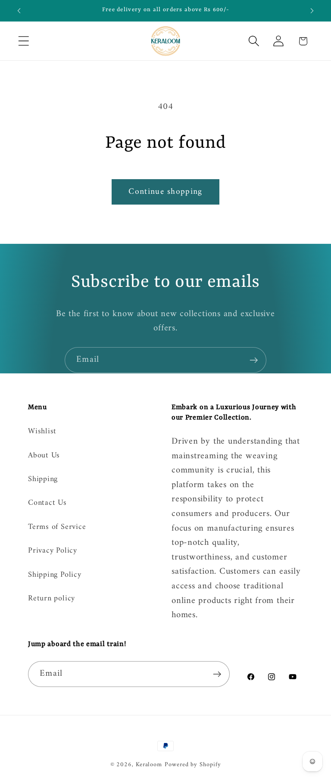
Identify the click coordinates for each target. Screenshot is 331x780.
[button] (23, 41)
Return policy (51, 599)
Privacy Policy (52, 551)
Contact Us (47, 503)
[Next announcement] (312, 10)
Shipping (43, 479)
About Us (44, 456)
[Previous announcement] (18, 10)
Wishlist (42, 432)
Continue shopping (165, 191)
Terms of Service (57, 527)
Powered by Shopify (193, 764)
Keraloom (149, 764)
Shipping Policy (54, 575)
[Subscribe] (253, 360)
